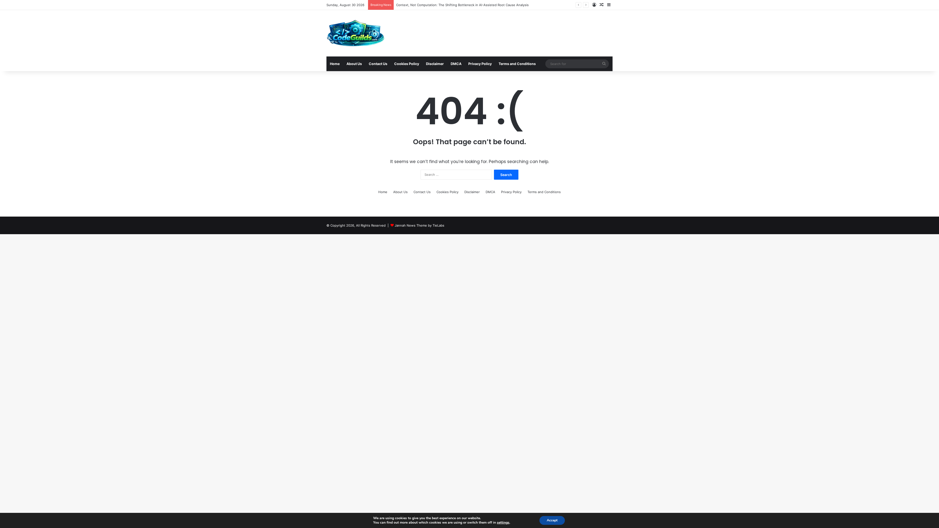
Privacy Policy (480, 64)
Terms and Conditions (517, 64)
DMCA (456, 64)
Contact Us (378, 64)
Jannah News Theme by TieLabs (419, 225)
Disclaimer (435, 64)
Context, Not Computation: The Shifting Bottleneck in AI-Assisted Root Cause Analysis (462, 5)
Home (335, 64)
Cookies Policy (406, 64)
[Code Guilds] (355, 33)
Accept (552, 520)
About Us (354, 64)
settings (503, 522)
